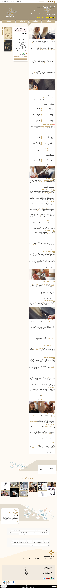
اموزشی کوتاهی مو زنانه (44, 62)
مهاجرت (38, 210)
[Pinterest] (47, 578)
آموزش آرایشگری (48, 253)
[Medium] (51, 578)
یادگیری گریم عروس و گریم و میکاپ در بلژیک (37, 530)
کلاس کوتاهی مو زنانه (35, 349)
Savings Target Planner (39, 542)
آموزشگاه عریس (51, 194)
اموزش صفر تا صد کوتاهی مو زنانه (48, 333)
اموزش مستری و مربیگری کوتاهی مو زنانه (50, 426)
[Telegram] (6, 586)
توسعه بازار (26, 576)
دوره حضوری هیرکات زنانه (34, 532)
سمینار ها (14, 1)
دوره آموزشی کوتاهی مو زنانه (51, 359)
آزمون (11, 1)
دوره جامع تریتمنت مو (46, 532)
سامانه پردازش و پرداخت (25, 569)
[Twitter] (44, 578)
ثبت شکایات (26, 573)
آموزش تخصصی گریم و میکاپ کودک (23, 530)
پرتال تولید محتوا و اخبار (25, 575)
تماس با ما (26, 572)
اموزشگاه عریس (44, 94)
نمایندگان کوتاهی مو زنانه (41, 448)
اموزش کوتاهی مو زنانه (49, 233)
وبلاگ (2, 1)
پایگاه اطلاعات (34, 447)
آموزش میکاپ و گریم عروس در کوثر (20, 532)
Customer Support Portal (46, 542)
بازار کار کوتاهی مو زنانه (36, 445)
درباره (27, 571)
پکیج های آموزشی (26, 568)
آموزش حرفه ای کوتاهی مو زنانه (51, 377)
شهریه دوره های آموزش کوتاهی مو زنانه (50, 321)
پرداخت (8, 1)
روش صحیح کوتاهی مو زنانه (39, 56)
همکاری (5, 1)
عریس (54, 42)
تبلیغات (27, 577)
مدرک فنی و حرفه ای (36, 62)
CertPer (38, 209)
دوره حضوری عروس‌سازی (27, 532)
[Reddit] (49, 578)
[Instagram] (48, 578)
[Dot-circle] (43, 578)
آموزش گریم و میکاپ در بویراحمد (14, 530)
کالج (24, 1)
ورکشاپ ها (17, 1)
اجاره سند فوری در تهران (13, 542)
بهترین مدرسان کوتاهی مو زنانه (44, 284)
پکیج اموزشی (21, 1)
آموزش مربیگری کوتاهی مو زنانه (35, 427)
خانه (54, 3)
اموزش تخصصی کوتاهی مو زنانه (33, 421)
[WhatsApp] (4, 586)
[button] (2, 27)
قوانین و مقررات (26, 574)
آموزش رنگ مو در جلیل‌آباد (40, 532)
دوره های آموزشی (26, 567)
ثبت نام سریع (54, 586)
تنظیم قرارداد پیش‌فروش (40, 545)
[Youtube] (46, 578)
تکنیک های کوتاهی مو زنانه (51, 49)
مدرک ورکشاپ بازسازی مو (46, 530)
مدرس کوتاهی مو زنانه (38, 215)
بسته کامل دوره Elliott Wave (26, 542)
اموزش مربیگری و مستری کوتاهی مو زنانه (45, 150)
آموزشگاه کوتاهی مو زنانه (48, 42)
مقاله (54, 447)
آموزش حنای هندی (30, 530)
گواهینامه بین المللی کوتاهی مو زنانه (44, 208)
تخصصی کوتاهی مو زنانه (41, 348)
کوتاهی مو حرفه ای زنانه (49, 260)
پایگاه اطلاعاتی (26, 570)
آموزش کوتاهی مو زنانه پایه (39, 47)
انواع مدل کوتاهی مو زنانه (43, 49)
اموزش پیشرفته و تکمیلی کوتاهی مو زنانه (45, 126)
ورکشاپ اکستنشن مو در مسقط (12, 532)
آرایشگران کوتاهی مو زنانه (44, 417)
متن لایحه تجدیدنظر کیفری (33, 545)
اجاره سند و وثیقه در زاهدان (33, 542)
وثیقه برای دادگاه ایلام (19, 542)
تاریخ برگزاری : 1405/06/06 (11, 17)
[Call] (2, 586)
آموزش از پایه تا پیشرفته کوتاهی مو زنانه (39, 302)
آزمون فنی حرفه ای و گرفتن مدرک (41, 181)
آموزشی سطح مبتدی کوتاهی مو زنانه (48, 180)
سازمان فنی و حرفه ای (40, 74)
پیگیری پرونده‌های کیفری (46, 545)
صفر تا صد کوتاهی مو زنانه (50, 338)
